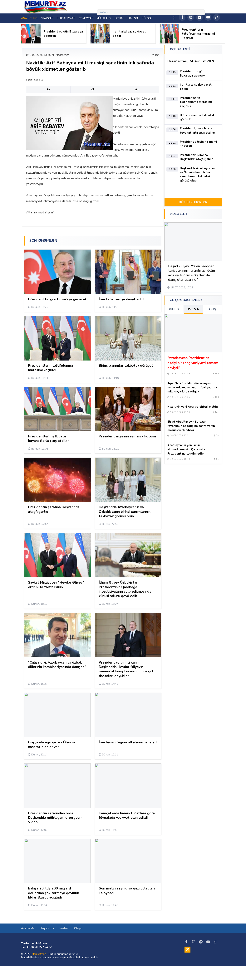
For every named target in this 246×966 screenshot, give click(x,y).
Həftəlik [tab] (193, 309)
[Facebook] (182, 17)
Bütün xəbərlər (193, 202)
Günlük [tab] (174, 309)
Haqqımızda (47, 928)
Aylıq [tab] (212, 309)
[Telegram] (199, 17)
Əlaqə (77, 928)
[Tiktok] (216, 17)
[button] (208, 214)
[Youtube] (208, 17)
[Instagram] (190, 17)
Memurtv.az (39, 954)
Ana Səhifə (27, 928)
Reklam (64, 928)
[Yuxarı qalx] (235, 955)
